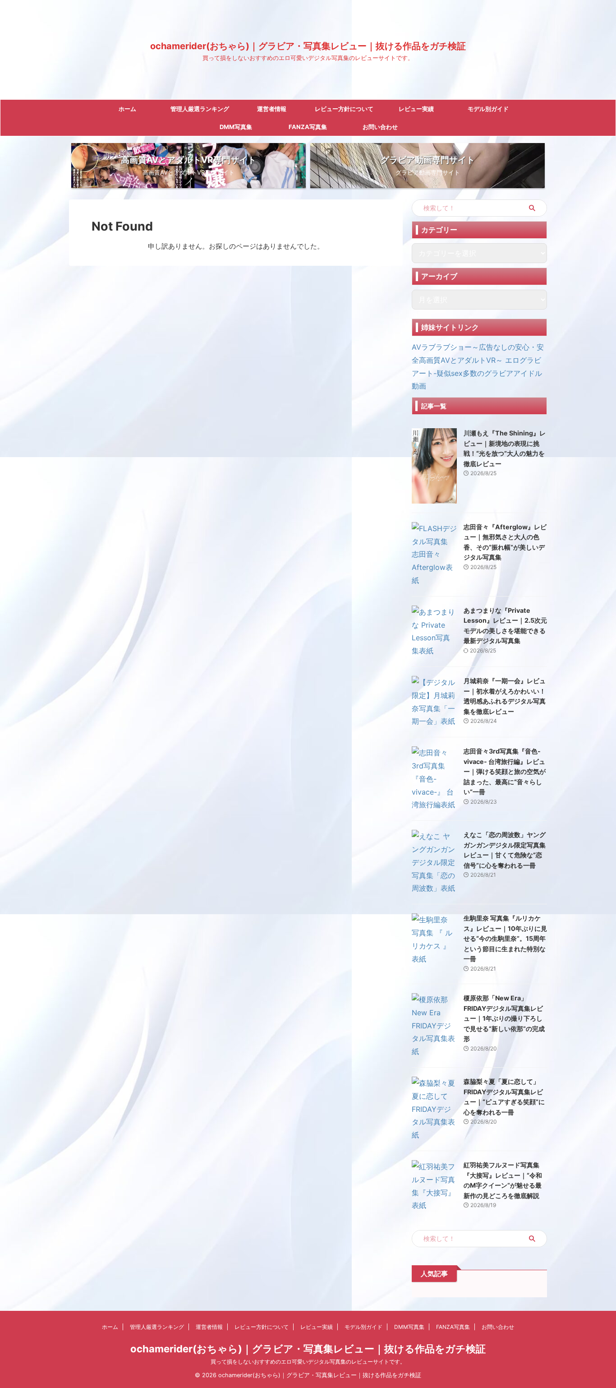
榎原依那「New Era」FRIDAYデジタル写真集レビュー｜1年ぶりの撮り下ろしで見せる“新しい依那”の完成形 (504, 1018)
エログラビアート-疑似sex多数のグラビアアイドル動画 (477, 373)
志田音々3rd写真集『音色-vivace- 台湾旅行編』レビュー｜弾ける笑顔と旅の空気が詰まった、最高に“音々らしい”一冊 (505, 771)
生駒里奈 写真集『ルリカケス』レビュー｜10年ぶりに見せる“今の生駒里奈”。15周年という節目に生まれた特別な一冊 (505, 938)
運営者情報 (271, 108)
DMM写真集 (236, 126)
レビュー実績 (416, 108)
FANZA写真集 (308, 126)
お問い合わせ (380, 126)
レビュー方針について (344, 108)
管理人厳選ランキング (199, 108)
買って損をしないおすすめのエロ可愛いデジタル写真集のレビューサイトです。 (308, 1361)
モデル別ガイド (488, 108)
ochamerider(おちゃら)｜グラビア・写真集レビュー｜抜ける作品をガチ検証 (308, 46)
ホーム (127, 108)
